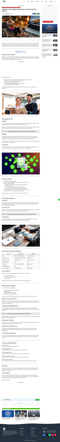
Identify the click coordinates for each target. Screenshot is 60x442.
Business (32, 1)
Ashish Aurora (8, 13)
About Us (32, 430)
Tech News (51, 1)
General (15, 7)
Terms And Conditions (34, 436)
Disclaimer (32, 433)
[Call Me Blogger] (4, 1)
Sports (46, 1)
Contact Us (32, 431)
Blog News (21, 430)
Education (37, 1)
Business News (22, 431)
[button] (55, 1)
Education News (22, 434)
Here (9, 380)
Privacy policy (33, 434)
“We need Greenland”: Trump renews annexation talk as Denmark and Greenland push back (33, 419)
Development (11, 7)
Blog (28, 1)
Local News (3, 7)
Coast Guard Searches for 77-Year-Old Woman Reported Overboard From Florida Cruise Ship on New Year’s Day (47, 55)
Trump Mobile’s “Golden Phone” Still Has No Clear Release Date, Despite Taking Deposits (20, 419)
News (42, 1)
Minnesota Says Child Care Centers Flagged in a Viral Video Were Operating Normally (47, 50)
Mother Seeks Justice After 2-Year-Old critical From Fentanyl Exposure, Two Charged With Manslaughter (47, 45)
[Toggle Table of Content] (25, 52)
